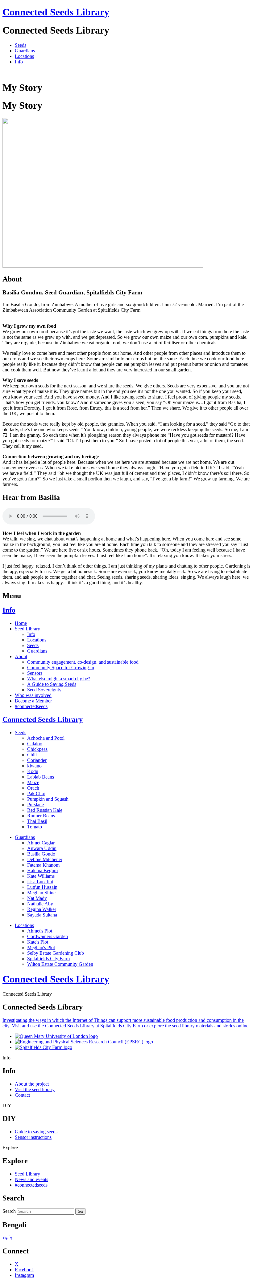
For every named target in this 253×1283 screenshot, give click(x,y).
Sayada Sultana (42, 914)
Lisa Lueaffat (40, 881)
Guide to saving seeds (36, 1131)
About (21, 656)
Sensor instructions (33, 1137)
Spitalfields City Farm (48, 958)
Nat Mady (37, 898)
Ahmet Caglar (41, 842)
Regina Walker (41, 909)
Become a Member (33, 700)
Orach (33, 788)
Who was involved (33, 695)
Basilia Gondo (41, 853)
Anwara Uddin (41, 848)
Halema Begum (42, 870)
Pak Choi (36, 793)
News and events (31, 1179)
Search (9, 1211)
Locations (24, 56)
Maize (33, 782)
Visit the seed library (35, 1089)
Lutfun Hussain (42, 887)
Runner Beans (41, 815)
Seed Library (27, 628)
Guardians (25, 50)
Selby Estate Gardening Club (55, 953)
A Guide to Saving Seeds (51, 684)
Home (21, 623)
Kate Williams (41, 876)
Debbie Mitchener (44, 859)
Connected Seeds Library (55, 12)
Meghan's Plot (41, 947)
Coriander (37, 760)
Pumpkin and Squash (47, 799)
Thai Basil (37, 821)
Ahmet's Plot (39, 930)
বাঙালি (7, 1238)
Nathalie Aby (40, 903)
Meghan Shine (41, 892)
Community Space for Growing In (60, 667)
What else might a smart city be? (58, 678)
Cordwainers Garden (47, 936)
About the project (32, 1084)
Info (19, 61)
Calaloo (34, 743)
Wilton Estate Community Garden (60, 964)
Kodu (32, 771)
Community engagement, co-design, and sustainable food (83, 662)
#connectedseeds (31, 706)
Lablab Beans (40, 776)
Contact (22, 1095)
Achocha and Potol (45, 738)
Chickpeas (37, 749)
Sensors (34, 673)
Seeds (20, 45)
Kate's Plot (37, 942)
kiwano (34, 765)
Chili (32, 754)
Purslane (35, 804)
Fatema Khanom (43, 865)
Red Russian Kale (44, 810)
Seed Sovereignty (44, 689)
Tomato (34, 826)
